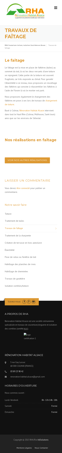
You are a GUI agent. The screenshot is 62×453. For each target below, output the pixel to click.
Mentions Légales (24, 448)
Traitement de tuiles (14, 220)
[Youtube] (33, 301)
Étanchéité (9, 250)
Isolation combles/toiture (17, 285)
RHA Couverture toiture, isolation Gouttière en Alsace (25, 45)
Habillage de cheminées (16, 271)
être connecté (23, 188)
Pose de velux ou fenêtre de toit (20, 257)
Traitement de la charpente (18, 235)
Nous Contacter (41, 448)
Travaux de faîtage (14, 228)
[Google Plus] (29, 301)
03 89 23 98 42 (16, 371)
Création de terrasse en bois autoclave (23, 242)
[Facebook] (24, 301)
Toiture (8, 213)
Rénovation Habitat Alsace (31, 110)
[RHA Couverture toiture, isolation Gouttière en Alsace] (26, 11)
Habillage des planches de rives (20, 264)
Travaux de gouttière (15, 278)
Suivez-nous (14, 301)
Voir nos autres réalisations (27, 160)
